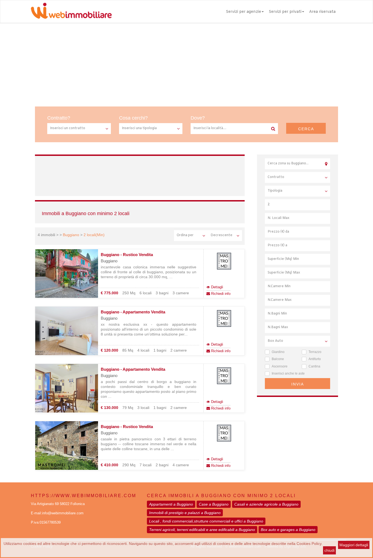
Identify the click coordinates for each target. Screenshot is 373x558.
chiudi (329, 550)
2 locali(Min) (94, 235)
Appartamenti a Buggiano (171, 504)
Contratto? (58, 118)
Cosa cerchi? (133, 118)
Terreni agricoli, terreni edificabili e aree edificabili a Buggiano (202, 529)
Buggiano (71, 235)
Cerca (306, 129)
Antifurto (315, 359)
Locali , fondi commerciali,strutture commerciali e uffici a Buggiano (206, 521)
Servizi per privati (285, 11)
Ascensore (280, 366)
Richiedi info (220, 294)
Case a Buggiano (214, 504)
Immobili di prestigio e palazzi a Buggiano (185, 512)
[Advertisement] (186, 64)
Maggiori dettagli (353, 545)
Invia (297, 384)
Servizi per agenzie (243, 11)
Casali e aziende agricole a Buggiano (266, 504)
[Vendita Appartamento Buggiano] (66, 331)
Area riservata (322, 11)
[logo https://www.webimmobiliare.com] (72, 10)
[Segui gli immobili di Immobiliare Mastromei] (224, 261)
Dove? (198, 118)
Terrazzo (315, 352)
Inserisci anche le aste (288, 373)
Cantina (314, 366)
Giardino (278, 352)
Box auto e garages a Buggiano (288, 529)
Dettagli (216, 287)
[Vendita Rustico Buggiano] (66, 273)
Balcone (278, 359)
